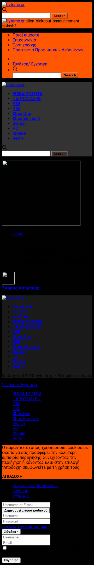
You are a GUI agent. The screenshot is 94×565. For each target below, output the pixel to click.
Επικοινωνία (24, 40)
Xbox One (22, 113)
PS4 (16, 103)
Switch (19, 123)
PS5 (16, 108)
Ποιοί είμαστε (26, 35)
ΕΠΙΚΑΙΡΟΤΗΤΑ (28, 93)
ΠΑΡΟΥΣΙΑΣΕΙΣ (27, 98)
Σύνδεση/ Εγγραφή (30, 64)
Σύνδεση (20, 490)
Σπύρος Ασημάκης (20, 287)
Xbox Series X (26, 118)
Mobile (19, 133)
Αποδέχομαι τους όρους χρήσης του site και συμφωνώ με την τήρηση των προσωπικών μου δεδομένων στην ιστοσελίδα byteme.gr (46, 552)
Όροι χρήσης (24, 44)
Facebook (22, 307)
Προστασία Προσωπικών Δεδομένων (48, 49)
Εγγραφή (21, 495)
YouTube (21, 316)
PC (15, 128)
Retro (18, 138)
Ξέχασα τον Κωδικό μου (35, 485)
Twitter (20, 311)
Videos (19, 361)
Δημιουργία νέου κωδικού (26, 510)
